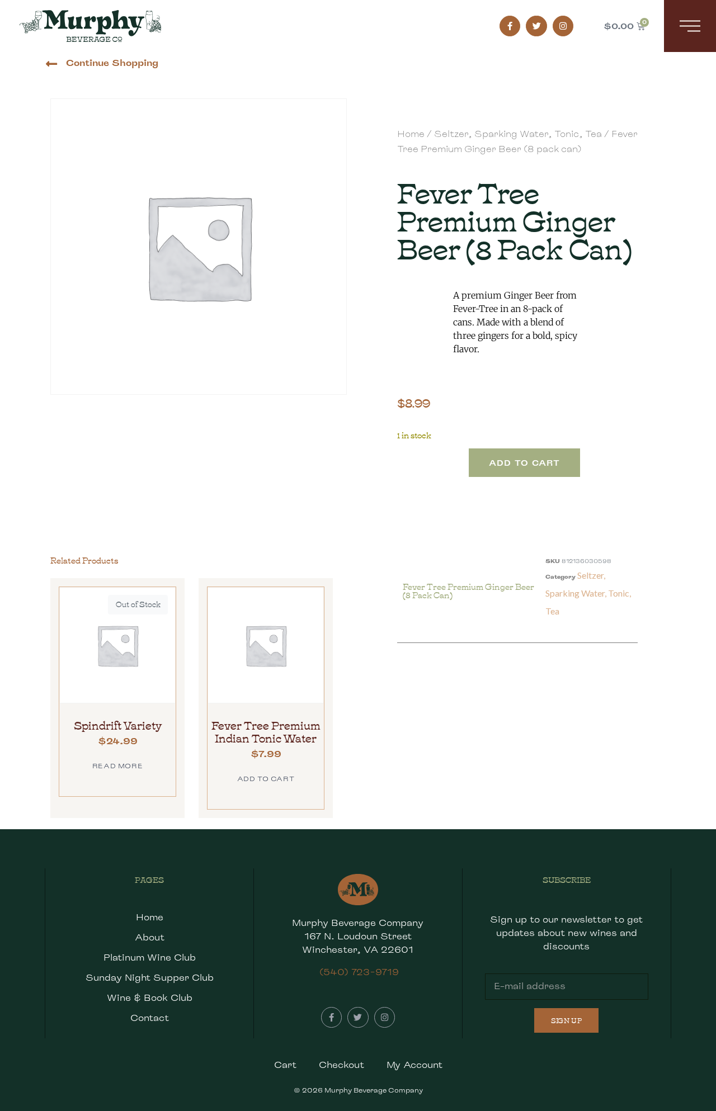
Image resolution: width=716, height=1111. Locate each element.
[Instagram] (563, 26)
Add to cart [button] (266, 778)
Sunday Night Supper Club (150, 977)
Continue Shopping (112, 63)
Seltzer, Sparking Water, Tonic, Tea (518, 134)
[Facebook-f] (510, 26)
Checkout (341, 1065)
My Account (414, 1065)
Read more (117, 766)
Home (411, 134)
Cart (285, 1065)
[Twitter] (536, 26)
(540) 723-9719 (359, 972)
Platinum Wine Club (149, 957)
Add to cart (524, 462)
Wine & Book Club (149, 997)
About (149, 937)
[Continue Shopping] (51, 64)
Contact (149, 1018)
